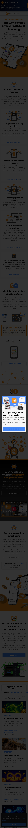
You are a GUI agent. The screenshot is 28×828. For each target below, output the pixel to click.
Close (14, 434)
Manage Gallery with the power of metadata (13, 414)
